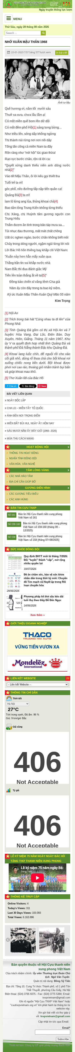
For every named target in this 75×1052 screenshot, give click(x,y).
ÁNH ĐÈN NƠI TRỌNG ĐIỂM (23, 415)
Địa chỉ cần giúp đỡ (22, 481)
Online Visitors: (17, 903)
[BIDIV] (37, 657)
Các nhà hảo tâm (21, 476)
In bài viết (61, 52)
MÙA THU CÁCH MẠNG (20, 438)
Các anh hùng (18, 499)
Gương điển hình (37, 487)
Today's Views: (17, 908)
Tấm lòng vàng (37, 470)
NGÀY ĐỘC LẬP (16, 400)
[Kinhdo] (37, 643)
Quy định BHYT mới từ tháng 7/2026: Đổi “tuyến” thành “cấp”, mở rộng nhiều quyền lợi (46, 560)
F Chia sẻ (11, 386)
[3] (20, 195)
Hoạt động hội (38, 446)
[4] (56, 201)
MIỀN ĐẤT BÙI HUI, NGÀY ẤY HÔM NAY (30, 423)
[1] (34, 127)
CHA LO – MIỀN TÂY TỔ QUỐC (24, 408)
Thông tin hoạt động (24, 453)
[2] (11, 169)
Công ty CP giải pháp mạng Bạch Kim (47, 1045)
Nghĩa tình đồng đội (23, 458)
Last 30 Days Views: (20, 912)
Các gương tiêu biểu (23, 493)
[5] (44, 275)
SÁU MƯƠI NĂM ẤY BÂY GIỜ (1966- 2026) (31, 430)
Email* (66, 1027)
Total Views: (15, 917)
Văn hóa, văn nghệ (22, 464)
